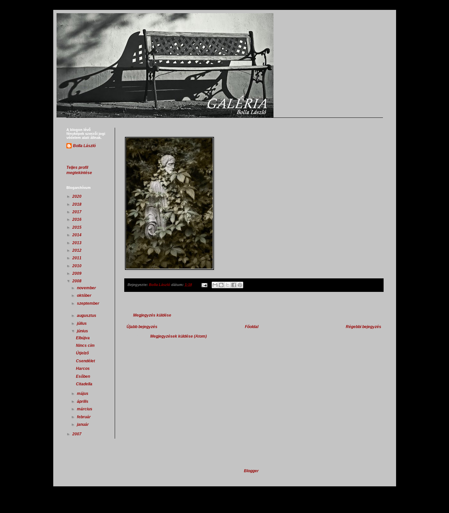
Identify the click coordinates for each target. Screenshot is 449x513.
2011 (77, 258)
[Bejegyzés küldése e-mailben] (204, 285)
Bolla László (84, 145)
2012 (77, 250)
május (83, 393)
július (82, 323)
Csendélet (85, 361)
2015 (77, 227)
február (84, 417)
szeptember (88, 303)
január (83, 424)
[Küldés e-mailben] (215, 285)
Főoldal (251, 326)
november (87, 288)
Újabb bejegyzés (142, 326)
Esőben (83, 376)
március (85, 409)
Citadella (84, 384)
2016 (77, 219)
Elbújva (83, 338)
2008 (77, 281)
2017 (77, 212)
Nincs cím (85, 345)
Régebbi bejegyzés (363, 326)
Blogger (251, 471)
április (83, 401)
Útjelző (82, 353)
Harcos (83, 368)
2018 (77, 204)
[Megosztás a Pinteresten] (240, 285)
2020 (77, 196)
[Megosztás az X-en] (227, 285)
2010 (77, 266)
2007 (77, 434)
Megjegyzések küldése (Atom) (178, 336)
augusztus (87, 315)
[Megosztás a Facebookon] (233, 285)
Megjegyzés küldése (152, 315)
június (83, 331)
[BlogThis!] (221, 285)
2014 (77, 235)
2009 (77, 273)
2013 (77, 243)
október (84, 295)
